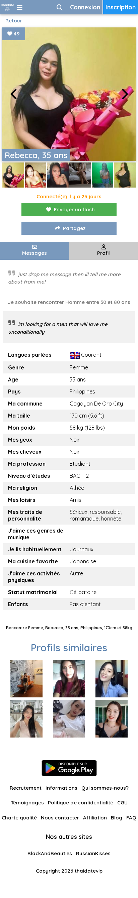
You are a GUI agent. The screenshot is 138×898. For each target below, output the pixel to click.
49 (16, 33)
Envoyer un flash (74, 209)
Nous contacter (60, 817)
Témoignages (27, 802)
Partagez (74, 228)
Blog (116, 817)
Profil (103, 253)
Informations (61, 788)
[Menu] (19, 7)
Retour (13, 20)
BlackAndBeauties (49, 853)
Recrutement (26, 788)
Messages (34, 253)
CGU (122, 802)
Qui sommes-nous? (105, 788)
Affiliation (95, 817)
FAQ (131, 817)
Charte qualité (19, 817)
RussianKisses (93, 853)
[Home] (7, 7)
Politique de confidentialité (80, 802)
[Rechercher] (60, 7)
